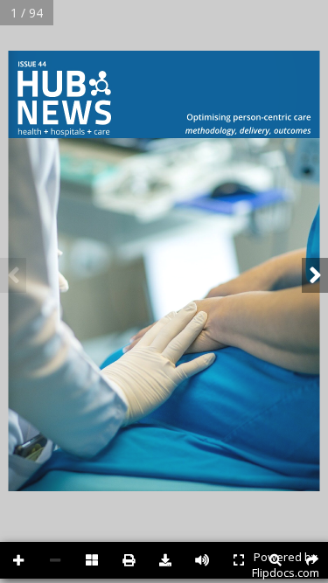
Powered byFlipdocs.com (285, 564)
